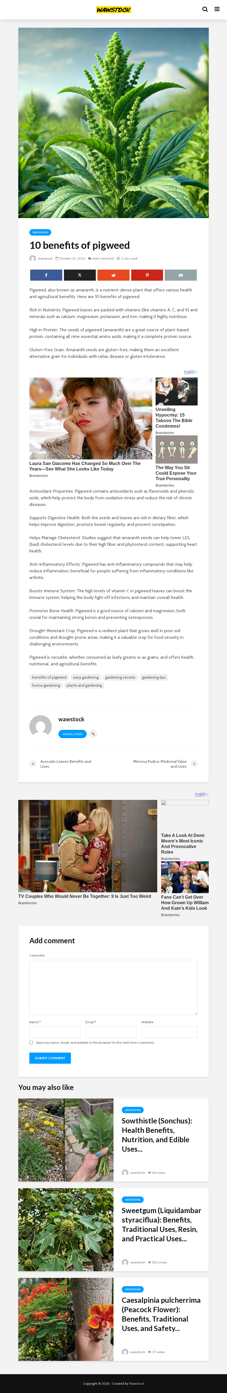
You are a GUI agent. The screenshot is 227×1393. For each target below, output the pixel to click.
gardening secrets (120, 677)
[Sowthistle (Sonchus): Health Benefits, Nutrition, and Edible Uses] (66, 1139)
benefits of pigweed (49, 677)
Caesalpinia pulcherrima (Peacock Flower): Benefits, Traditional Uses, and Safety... (161, 1314)
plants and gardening (84, 685)
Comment (37, 955)
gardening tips (154, 677)
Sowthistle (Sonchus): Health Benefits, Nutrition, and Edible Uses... (157, 1134)
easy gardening (86, 677)
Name (35, 1022)
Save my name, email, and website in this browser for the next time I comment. (95, 1042)
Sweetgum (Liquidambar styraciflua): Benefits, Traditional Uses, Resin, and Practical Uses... (161, 1224)
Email (91, 1022)
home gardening (46, 685)
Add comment (103, 258)
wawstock (45, 258)
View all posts (72, 734)
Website (147, 1022)
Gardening (40, 232)
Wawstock (136, 1383)
